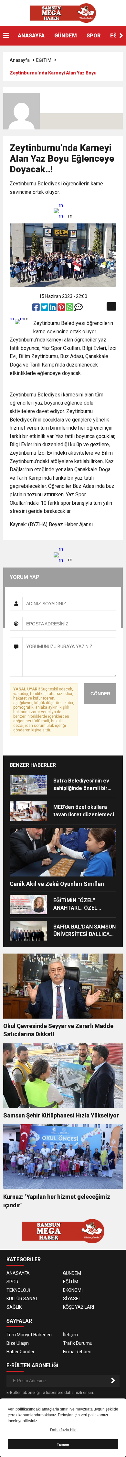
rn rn (61, 211)
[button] (121, 36)
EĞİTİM (43, 60)
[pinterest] (62, 308)
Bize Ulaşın (17, 1343)
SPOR (93, 36)
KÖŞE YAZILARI (78, 1307)
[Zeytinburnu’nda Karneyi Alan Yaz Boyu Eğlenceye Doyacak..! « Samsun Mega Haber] (63, 12)
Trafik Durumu (77, 1343)
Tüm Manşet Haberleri (29, 1334)
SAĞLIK (14, 1307)
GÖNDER (100, 693)
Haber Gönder (20, 1351)
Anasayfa (20, 60)
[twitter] (45, 308)
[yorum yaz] (78, 308)
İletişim (70, 1334)
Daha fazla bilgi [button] (64, 1430)
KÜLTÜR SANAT (22, 1298)
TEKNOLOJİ (18, 1290)
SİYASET (72, 1298)
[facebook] (36, 308)
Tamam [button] (63, 1444)
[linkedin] (53, 308)
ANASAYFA (31, 36)
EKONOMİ (73, 1290)
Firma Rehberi (77, 1351)
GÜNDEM (65, 36)
